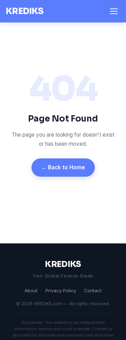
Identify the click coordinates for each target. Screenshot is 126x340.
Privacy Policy (61, 290)
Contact (93, 290)
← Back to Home (63, 167)
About (30, 290)
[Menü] (113, 11)
